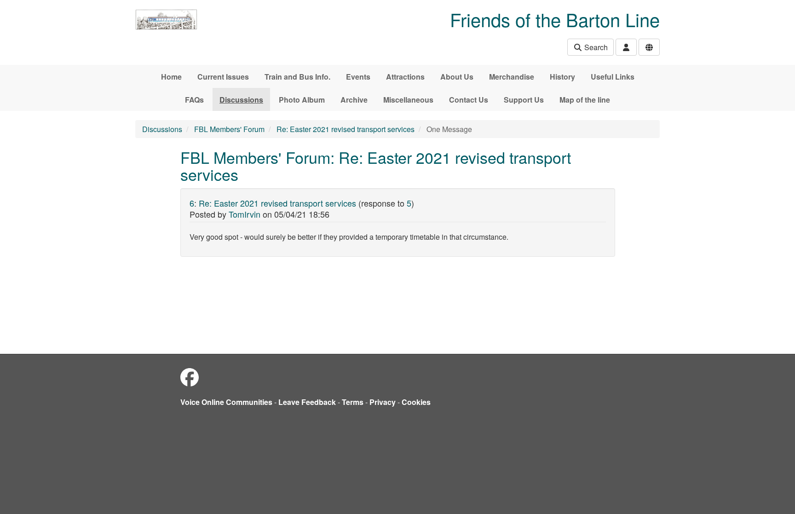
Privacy (382, 402)
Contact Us (468, 99)
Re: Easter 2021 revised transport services (346, 129)
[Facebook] (189, 377)
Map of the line (584, 99)
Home (171, 76)
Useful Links (612, 76)
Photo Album (302, 99)
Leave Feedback (307, 402)
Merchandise (511, 76)
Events (358, 76)
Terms (352, 402)
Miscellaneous (408, 99)
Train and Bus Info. (297, 76)
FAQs (194, 99)
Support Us (524, 99)
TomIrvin (244, 214)
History (562, 76)
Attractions (405, 76)
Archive (354, 99)
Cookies (416, 402)
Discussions (241, 99)
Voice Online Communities (226, 402)
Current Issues (223, 76)
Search (595, 47)
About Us (456, 76)
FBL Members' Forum (229, 129)
